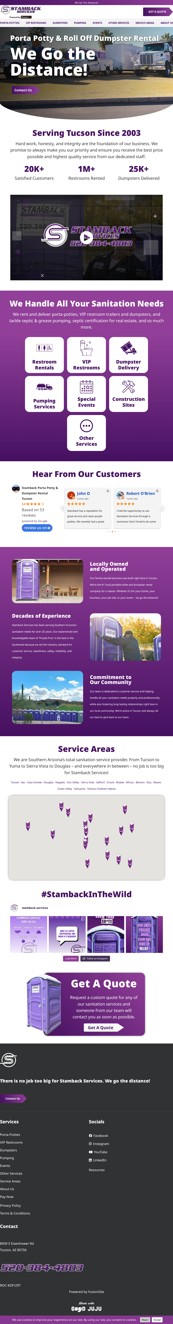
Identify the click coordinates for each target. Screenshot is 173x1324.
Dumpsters (8, 1150)
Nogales (60, 782)
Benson (140, 782)
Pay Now (7, 1196)
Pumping (7, 1158)
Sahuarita (79, 788)
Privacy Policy (10, 1205)
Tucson (15, 782)
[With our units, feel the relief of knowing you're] (144, 934)
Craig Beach (88, 493)
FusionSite (96, 1291)
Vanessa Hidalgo (142, 493)
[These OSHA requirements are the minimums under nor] (105, 934)
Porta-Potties (10, 1134)
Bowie (157, 782)
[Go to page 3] (112, 531)
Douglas (48, 782)
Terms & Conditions (15, 1213)
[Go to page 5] (117, 531)
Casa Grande (34, 782)
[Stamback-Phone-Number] (42, 1267)
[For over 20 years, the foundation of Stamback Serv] (28, 934)
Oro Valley (73, 782)
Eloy (149, 782)
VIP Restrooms (11, 1142)
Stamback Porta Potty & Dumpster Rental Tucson (40, 493)
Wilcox (130, 782)
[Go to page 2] (109, 531)
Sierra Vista (87, 782)
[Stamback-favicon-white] (8, 1060)
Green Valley (64, 788)
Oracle (110, 782)
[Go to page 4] (115, 531)
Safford (100, 782)
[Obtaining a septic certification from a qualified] (67, 934)
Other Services (11, 1173)
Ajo (23, 782)
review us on (35, 527)
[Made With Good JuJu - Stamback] (86, 1306)
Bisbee (120, 782)
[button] (86, 831)
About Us (7, 1189)
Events (5, 1165)
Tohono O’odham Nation (101, 788)
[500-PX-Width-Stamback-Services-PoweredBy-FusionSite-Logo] (20, 12)
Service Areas (10, 1181)
